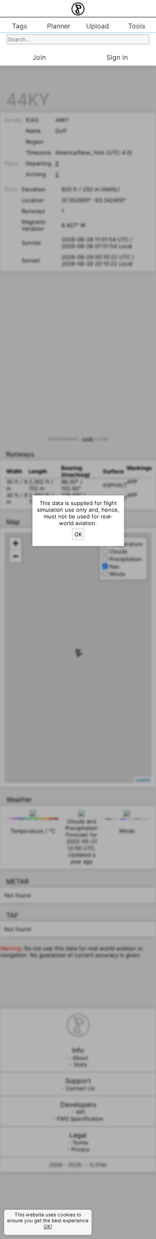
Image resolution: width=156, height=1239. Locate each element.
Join (39, 57)
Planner (58, 26)
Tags (19, 26)
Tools (136, 26)
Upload (97, 26)
